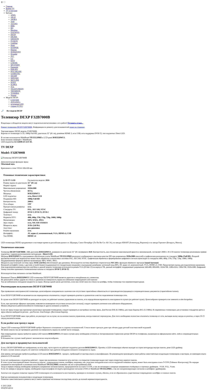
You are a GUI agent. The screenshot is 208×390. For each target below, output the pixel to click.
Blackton (14, 30)
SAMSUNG (15, 74)
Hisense (14, 50)
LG (12, 58)
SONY (13, 82)
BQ (12, 28)
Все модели (14, 111)
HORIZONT (16, 52)
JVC (12, 56)
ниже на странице (77, 127)
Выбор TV (10, 8)
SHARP (14, 76)
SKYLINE (15, 80)
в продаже (15, 100)
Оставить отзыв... (75, 123)
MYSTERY (15, 65)
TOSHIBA (15, 93)
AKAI (13, 17)
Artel (12, 22)
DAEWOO (15, 32)
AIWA (13, 15)
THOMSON (15, 91)
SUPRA (14, 85)
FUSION (14, 41)
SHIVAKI (14, 78)
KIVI (13, 61)
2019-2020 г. (15, 102)
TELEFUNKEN (17, 89)
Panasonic (14, 67)
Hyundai (14, 54)
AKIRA (14, 19)
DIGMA (14, 37)
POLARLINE (16, 71)
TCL (12, 87)
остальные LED (17, 104)
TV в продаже (11, 11)
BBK (13, 26)
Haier (13, 45)
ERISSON (15, 39)
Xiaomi (13, 95)
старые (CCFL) (17, 106)
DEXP (13, 35)
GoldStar (14, 43)
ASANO (14, 24)
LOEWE (14, 63)
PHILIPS (14, 69)
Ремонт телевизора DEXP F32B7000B (16, 127)
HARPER (14, 48)
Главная (9, 6)
